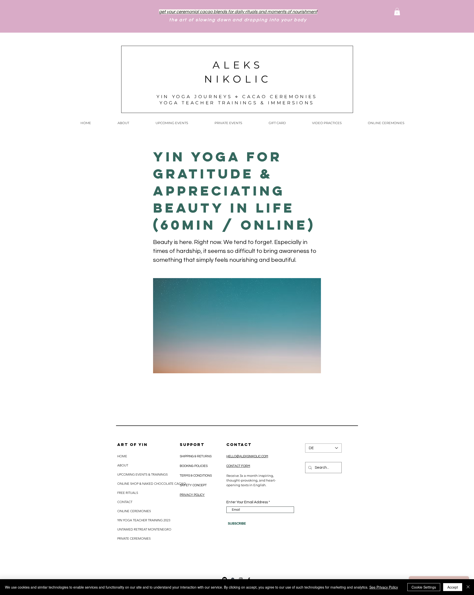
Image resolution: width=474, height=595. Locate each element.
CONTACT (124, 502)
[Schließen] (468, 587)
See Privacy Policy (383, 587)
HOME (122, 456)
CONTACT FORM (238, 466)
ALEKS (238, 65)
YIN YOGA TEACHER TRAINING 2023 (143, 520)
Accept (452, 587)
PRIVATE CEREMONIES (134, 538)
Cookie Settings (424, 587)
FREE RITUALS (127, 493)
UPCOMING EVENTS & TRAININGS (142, 474)
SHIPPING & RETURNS (196, 456)
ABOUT (122, 465)
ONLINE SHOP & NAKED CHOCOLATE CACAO (151, 483)
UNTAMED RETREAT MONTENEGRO (144, 529)
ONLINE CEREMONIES (134, 511)
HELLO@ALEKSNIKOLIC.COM (247, 456)
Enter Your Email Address (247, 502)
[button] (397, 11)
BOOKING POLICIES (194, 466)
